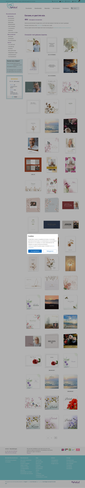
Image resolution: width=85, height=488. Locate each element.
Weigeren (50, 251)
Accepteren (35, 251)
